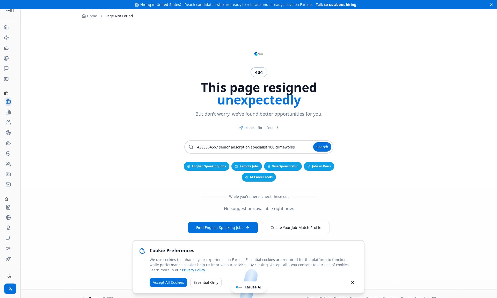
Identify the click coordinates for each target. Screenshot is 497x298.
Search (322, 146)
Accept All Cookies (168, 282)
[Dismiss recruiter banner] (491, 4)
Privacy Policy (193, 269)
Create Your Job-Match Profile (296, 227)
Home (92, 15)
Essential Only (206, 282)
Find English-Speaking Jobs (219, 227)
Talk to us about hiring (336, 4)
